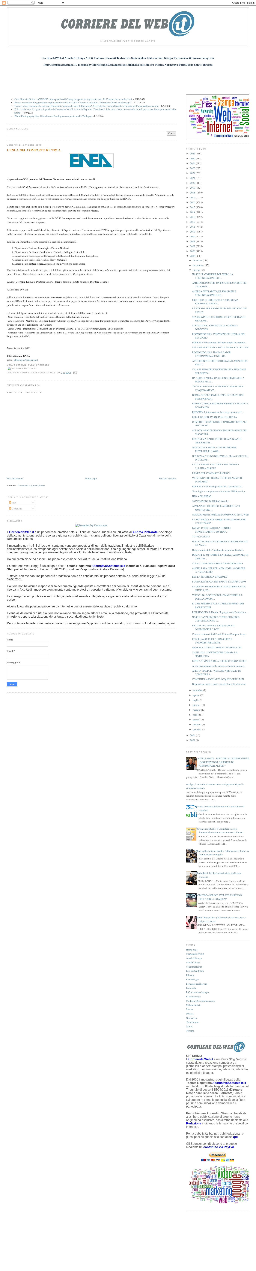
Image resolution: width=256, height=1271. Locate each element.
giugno (197, 705)
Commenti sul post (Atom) (31, 485)
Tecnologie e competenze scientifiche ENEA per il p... (219, 491)
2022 (193, 173)
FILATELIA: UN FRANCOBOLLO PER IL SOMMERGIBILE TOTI (213, 627)
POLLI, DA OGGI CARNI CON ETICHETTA (214, 417)
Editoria (190, 975)
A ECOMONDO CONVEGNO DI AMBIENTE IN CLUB (220, 347)
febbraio (197, 724)
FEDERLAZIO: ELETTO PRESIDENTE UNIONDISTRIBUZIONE (212, 640)
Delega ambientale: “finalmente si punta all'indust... (218, 550)
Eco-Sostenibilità (195, 970)
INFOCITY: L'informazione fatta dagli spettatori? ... (218, 412)
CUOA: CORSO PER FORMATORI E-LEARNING (217, 563)
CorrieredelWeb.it (195, 953)
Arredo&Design (194, 958)
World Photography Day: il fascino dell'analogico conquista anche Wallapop (53, 116)
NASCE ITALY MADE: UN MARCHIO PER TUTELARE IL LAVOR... (214, 449)
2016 (193, 202)
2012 (193, 221)
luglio (196, 700)
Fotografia (191, 988)
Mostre (189, 1009)
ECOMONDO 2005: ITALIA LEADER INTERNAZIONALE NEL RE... (211, 354)
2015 (193, 207)
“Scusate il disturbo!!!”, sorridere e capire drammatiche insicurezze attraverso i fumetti (219, 830)
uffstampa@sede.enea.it (26, 359)
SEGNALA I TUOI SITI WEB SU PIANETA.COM (217, 647)
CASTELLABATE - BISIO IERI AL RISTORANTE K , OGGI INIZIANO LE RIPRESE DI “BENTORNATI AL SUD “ (222, 762)
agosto (196, 695)
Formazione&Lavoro (196, 983)
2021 (193, 178)
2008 (193, 241)
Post (13, 502)
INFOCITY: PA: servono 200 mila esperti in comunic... (219, 342)
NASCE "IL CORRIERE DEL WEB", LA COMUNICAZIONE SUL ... (212, 276)
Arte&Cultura (193, 962)
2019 (193, 187)
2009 (193, 236)
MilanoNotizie (193, 1005)
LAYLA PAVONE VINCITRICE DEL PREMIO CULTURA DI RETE (215, 466)
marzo (196, 719)
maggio (197, 709)
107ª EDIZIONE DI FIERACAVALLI (210, 501)
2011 (193, 226)
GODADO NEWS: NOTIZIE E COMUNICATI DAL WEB (220, 514)
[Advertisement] (128, 78)
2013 (193, 217)
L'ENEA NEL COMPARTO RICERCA (34, 150)
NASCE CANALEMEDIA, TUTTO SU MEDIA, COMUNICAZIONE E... (216, 618)
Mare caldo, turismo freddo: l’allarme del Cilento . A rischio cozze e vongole (222, 852)
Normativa (191, 1018)
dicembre (198, 260)
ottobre (197, 270)
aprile (196, 714)
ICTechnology (193, 996)
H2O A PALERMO (201, 496)
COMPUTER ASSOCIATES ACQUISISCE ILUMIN (218, 679)
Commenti (16, 508)
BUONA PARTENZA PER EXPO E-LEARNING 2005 (219, 581)
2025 (193, 158)
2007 (193, 246)
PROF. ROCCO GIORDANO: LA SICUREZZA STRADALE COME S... (215, 301)
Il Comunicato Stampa (197, 992)
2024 (193, 163)
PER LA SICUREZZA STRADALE (209, 576)
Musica (190, 1013)
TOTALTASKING (201, 536)
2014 (193, 212)
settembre (198, 690)
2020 (193, 182)
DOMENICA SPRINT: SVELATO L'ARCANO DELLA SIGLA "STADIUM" (219, 897)
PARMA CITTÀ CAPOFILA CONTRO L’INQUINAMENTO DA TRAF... (211, 529)
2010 (193, 231)
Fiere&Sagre (192, 979)
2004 (193, 735)
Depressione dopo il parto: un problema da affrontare (219, 684)
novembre (198, 265)
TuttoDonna (192, 1022)
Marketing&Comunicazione (200, 1000)
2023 (193, 168)
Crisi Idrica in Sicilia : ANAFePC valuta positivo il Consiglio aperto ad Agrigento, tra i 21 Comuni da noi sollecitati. (73, 99)
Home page (91, 478)
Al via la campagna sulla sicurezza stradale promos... (218, 665)
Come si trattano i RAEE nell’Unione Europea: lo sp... (219, 634)
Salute (189, 1026)
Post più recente (15, 478)
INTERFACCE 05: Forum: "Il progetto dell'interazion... (220, 612)
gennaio (197, 729)
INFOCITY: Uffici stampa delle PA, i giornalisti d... (217, 486)
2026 (193, 153)
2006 (193, 251)
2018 (193, 192)
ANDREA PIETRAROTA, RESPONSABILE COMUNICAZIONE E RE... (214, 293)
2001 (193, 740)
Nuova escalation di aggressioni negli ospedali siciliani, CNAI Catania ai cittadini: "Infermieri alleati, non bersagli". (73, 102)
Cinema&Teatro (194, 966)
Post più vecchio (167, 478)
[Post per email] (75, 373)
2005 (193, 256)
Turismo (190, 1030)
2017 (193, 197)
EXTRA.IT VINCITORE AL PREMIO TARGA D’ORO (219, 661)
